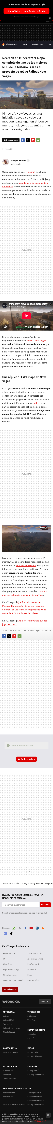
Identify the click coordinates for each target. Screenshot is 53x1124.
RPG (25, 44)
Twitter (28, 140)
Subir (42, 1001)
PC (4, 959)
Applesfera (7, 1024)
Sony (29, 975)
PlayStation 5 (9, 953)
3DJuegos (31, 1016)
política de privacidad (38, 913)
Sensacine (31, 1034)
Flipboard (33, 140)
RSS (43, 927)
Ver (28, 759)
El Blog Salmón (33, 1070)
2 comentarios (12, 140)
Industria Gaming (35, 959)
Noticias (16, 630)
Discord (5, 933)
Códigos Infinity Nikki (31, 883)
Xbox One (7, 964)
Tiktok (11, 933)
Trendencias (8, 1070)
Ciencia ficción (37, 44)
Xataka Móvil (8, 1020)
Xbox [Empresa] (10, 975)
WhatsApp (14, 927)
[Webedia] (11, 1003)
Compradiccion (9, 1078)
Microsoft (31, 969)
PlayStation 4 (33, 964)
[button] (20, 160)
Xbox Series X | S (34, 953)
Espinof (30, 1038)
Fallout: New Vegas (31, 630)
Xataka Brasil (8, 1096)
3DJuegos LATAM (34, 1092)
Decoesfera (7, 1074)
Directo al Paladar (10, 1052)
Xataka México (9, 1092)
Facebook (23, 140)
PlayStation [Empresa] (12, 980)
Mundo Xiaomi (9, 1032)
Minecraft (46, 630)
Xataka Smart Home (11, 1028)
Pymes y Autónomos (35, 1074)
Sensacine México (34, 1096)
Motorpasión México (35, 1104)
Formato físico (33, 980)
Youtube (31, 927)
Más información (40, 1121)
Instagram (37, 927)
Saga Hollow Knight (11, 969)
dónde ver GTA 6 (12, 44)
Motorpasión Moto (34, 1056)
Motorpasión (32, 1052)
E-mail (38, 140)
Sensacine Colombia (35, 1100)
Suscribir (45, 904)
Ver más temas (10, 989)
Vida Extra (31, 1020)
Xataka (6, 1016)
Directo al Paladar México (13, 1104)
